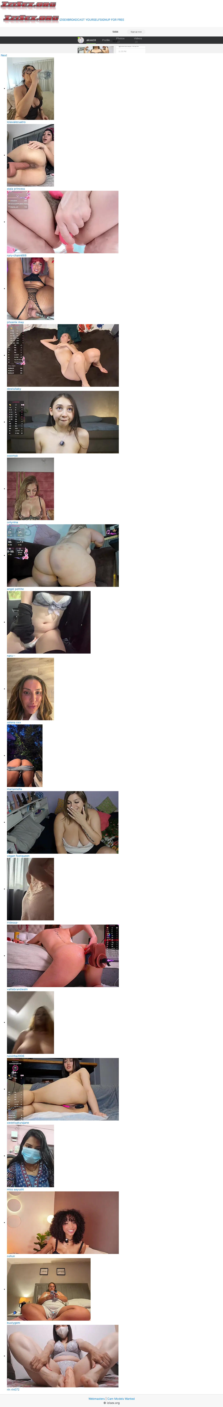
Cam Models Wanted (121, 1398)
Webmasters (97, 1398)
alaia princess (16, 188)
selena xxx (14, 722)
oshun (11, 1256)
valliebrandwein (17, 989)
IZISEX (63, 19)
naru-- (11, 655)
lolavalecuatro (16, 122)
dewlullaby (14, 389)
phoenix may (15, 322)
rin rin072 (13, 1389)
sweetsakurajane (18, 1122)
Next (4, 55)
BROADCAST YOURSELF (84, 19)
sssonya (12, 455)
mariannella (14, 789)
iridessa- (12, 922)
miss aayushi (15, 1189)
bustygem (13, 1322)
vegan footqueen (18, 856)
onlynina (12, 522)
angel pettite (15, 589)
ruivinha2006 (15, 1056)
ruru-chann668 (16, 255)
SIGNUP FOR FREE (112, 19)
